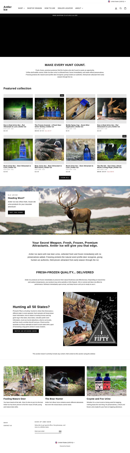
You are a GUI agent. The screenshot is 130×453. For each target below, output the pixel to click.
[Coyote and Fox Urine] (106, 381)
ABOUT (78, 8)
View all (65, 177)
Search (6, 422)
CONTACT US (8, 425)
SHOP (20, 8)
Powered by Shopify (65, 446)
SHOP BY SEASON (34, 8)
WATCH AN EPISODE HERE (26, 331)
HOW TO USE (50, 8)
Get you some (16, 212)
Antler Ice (8, 8)
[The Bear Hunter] (65, 381)
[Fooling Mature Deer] (23, 381)
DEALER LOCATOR (65, 8)
